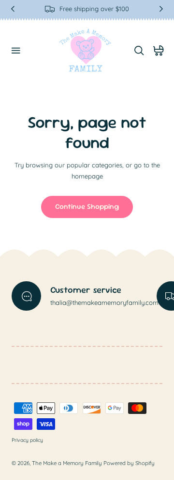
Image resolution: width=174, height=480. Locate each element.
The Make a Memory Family (67, 463)
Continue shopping (87, 206)
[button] (16, 50)
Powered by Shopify (129, 463)
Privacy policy (27, 440)
